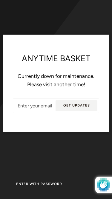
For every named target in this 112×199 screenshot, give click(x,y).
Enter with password (39, 184)
